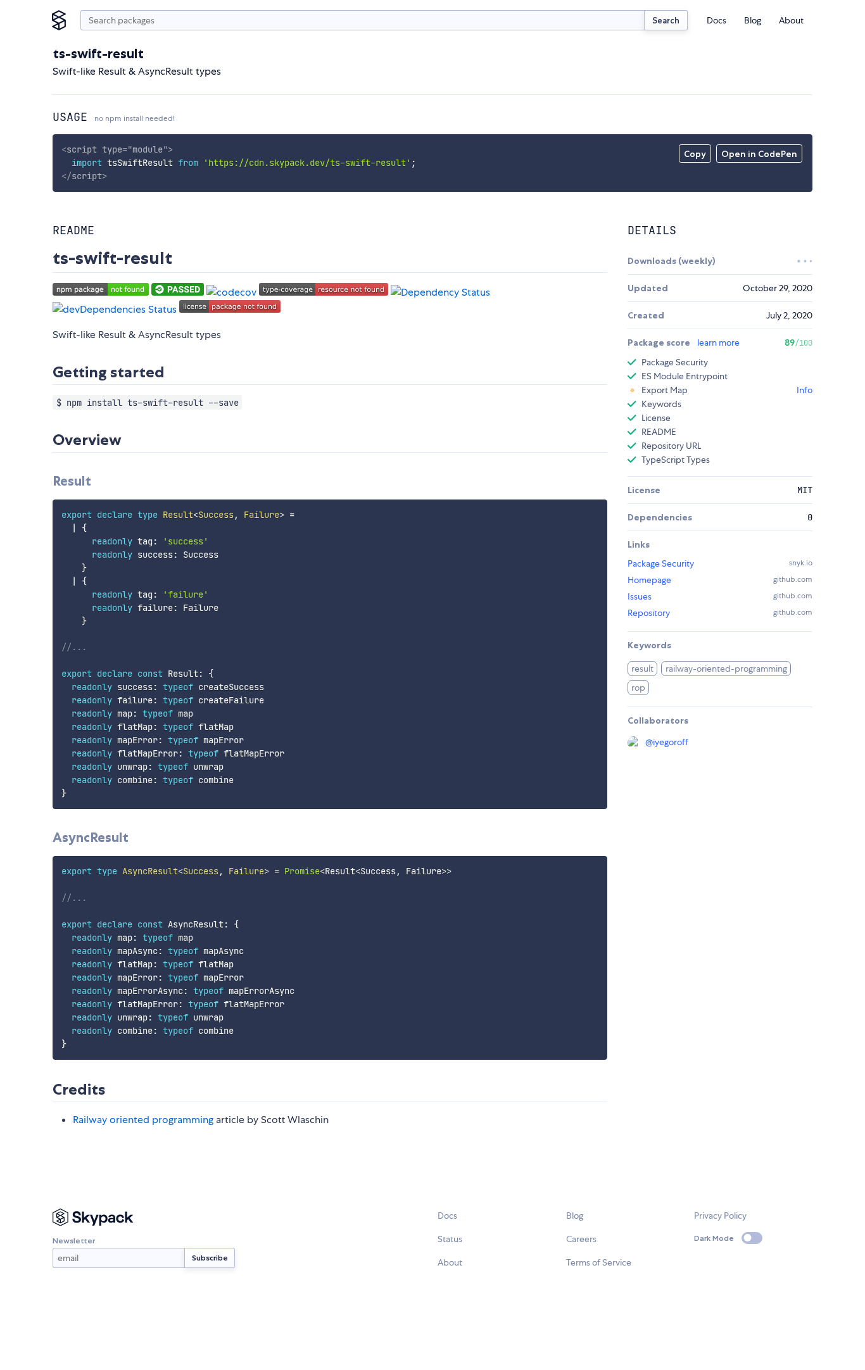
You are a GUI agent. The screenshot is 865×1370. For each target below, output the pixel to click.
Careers (581, 1239)
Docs (716, 20)
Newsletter (74, 1240)
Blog (752, 20)
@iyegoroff (666, 742)
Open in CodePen (759, 154)
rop (638, 687)
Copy (695, 154)
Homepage (649, 580)
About (791, 20)
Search (665, 20)
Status (450, 1239)
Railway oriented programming (143, 1119)
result (642, 668)
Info (804, 390)
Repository (649, 613)
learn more (718, 342)
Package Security (661, 563)
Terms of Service (598, 1262)
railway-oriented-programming (726, 668)
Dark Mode (714, 1238)
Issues (640, 596)
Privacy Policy (720, 1215)
